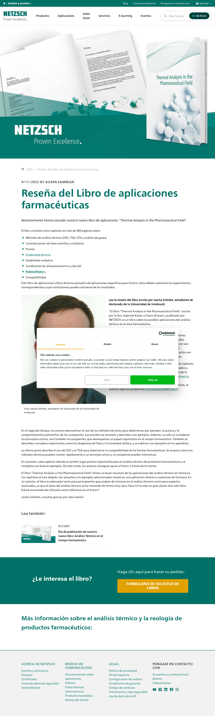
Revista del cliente (77, 700)
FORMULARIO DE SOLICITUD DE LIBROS (152, 586)
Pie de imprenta (119, 675)
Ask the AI (201, 15)
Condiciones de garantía (125, 683)
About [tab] (154, 344)
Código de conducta (122, 687)
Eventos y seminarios (34, 670)
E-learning (125, 16)
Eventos (146, 16)
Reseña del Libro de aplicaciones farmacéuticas (68, 169)
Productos (42, 16)
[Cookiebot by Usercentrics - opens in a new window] (161, 333)
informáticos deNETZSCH (161, 389)
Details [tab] (107, 344)
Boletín (157, 678)
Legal (114, 663)
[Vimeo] (160, 689)
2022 (29, 169)
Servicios (104, 16)
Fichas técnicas (74, 687)
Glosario (26, 675)
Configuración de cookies (125, 679)
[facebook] (171, 689)
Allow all (152, 379)
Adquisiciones (162, 683)
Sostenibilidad (30, 687)
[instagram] (177, 689)
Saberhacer (86, 16)
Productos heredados (79, 695)
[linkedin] (166, 689)
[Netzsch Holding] (5, 3)
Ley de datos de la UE (122, 696)
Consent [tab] (60, 344)
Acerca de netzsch (38, 663)
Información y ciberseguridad (128, 692)
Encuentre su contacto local (170, 674)
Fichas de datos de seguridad (40, 683)
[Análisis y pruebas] (15, 16)
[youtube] (154, 689)
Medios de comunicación (78, 665)
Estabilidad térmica (38, 254)
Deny (107, 379)
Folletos (70, 683)
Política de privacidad (123, 670)
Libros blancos (74, 691)
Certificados (29, 679)
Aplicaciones (66, 16)
